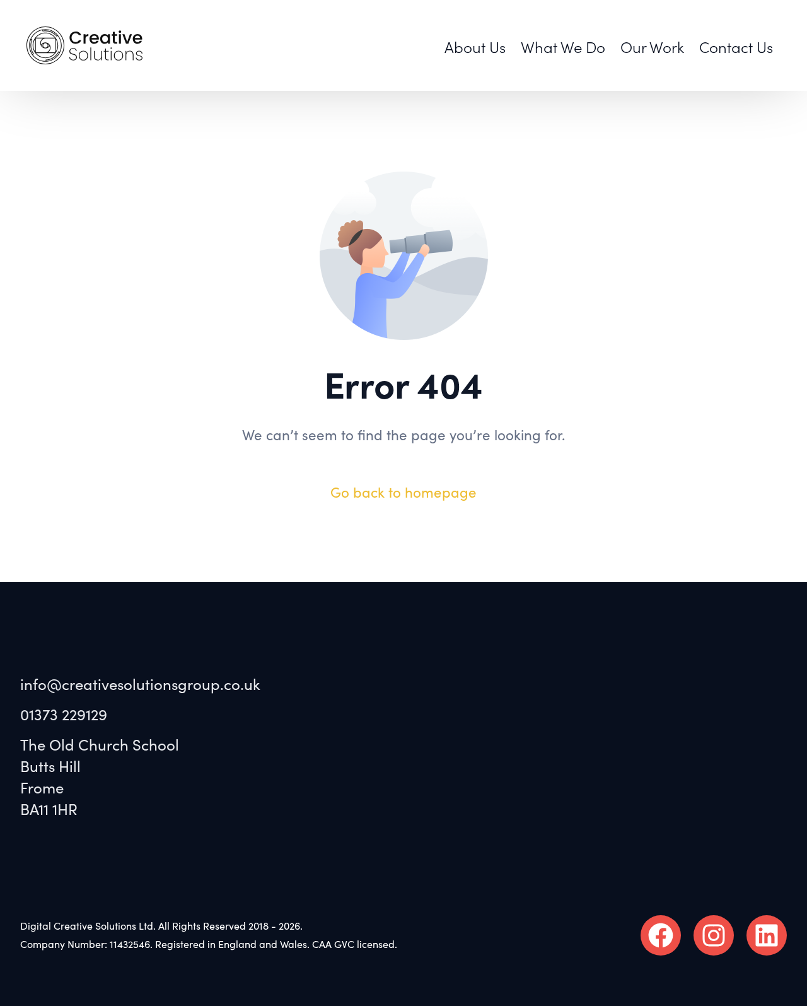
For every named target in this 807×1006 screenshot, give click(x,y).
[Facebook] (661, 935)
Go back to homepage (403, 492)
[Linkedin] (766, 935)
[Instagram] (714, 935)
